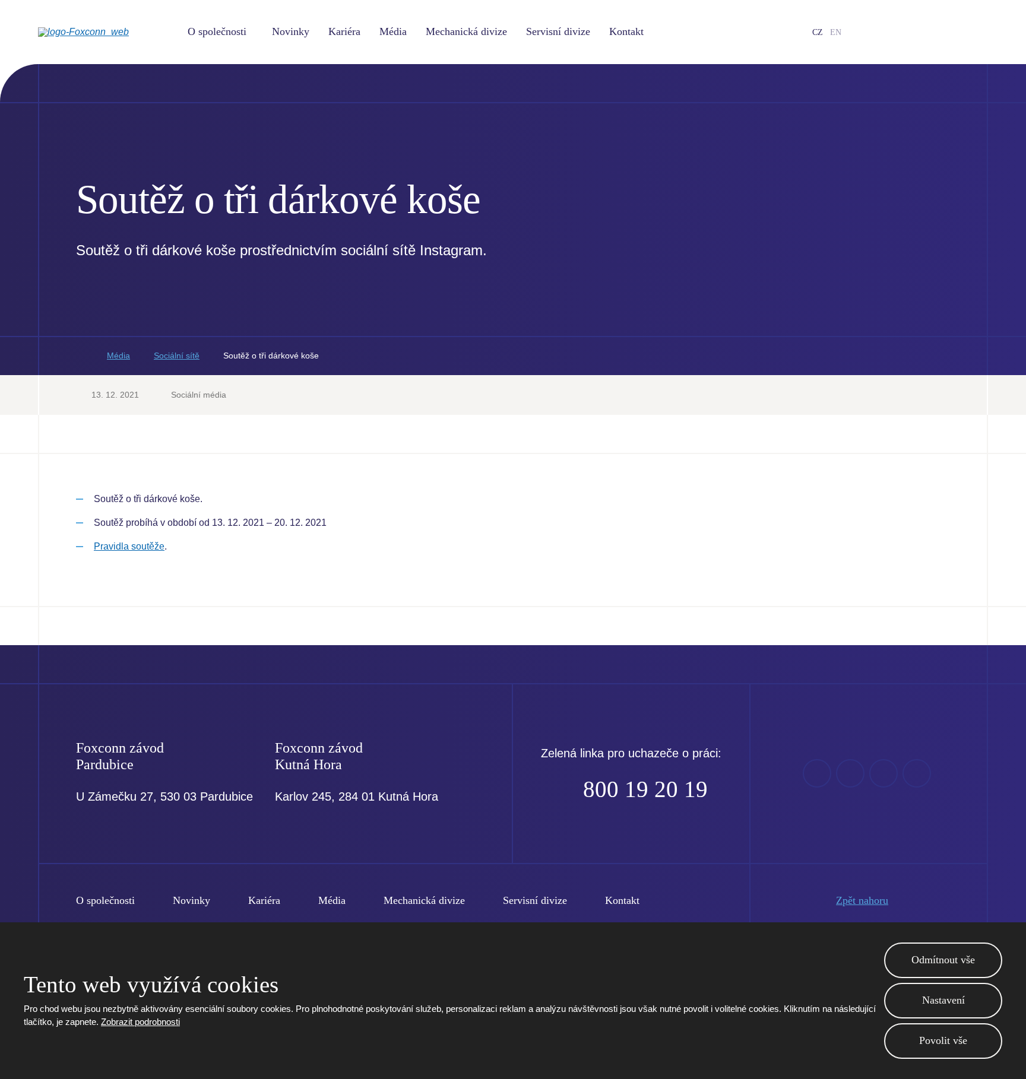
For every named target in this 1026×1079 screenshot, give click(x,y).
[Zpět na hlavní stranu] (103, 32)
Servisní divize (558, 31)
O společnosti (217, 31)
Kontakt (626, 31)
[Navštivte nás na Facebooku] (885, 32)
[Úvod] (79, 356)
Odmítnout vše (943, 960)
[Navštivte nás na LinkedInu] (923, 32)
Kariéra (344, 31)
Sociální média (198, 394)
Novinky (290, 31)
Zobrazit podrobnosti (140, 1022)
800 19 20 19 (645, 789)
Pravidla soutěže (129, 546)
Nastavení (943, 1000)
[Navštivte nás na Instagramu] (942, 32)
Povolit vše (943, 1040)
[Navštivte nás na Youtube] (904, 32)
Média (393, 31)
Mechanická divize (466, 31)
